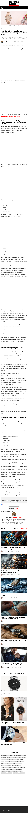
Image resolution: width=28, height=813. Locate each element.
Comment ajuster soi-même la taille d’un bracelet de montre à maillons (13, 618)
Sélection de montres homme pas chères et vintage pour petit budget (13, 641)
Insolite (21, 761)
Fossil (14, 511)
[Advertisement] (14, 65)
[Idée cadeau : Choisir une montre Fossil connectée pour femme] (14, 709)
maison (3, 765)
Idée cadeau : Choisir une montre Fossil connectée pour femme (12, 723)
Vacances (16, 773)
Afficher (16, 508)
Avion (24, 755)
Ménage (10, 767)
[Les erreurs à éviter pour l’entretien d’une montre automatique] (14, 538)
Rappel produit (19, 769)
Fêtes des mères (6, 511)
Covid (24, 757)
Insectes (16, 761)
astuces (11, 755)
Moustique (4, 767)
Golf (22, 759)
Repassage (15, 771)
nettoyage (16, 767)
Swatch (10, 773)
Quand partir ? (10, 769)
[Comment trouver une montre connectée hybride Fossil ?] (14, 683)
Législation (19, 763)
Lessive (7, 763)
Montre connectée (16, 765)
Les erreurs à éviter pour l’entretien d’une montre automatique (13, 548)
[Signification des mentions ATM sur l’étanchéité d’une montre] (14, 561)
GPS (3, 761)
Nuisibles (23, 767)
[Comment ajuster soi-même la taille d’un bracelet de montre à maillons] (14, 608)
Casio (15, 757)
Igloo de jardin (9, 761)
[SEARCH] (26, 7)
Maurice (9, 765)
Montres (24, 528)
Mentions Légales (19, 809)
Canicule (9, 757)
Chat (20, 757)
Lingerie (13, 763)
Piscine (3, 769)
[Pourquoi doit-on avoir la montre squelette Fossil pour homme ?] (14, 734)
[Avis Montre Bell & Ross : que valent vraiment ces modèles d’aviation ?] (14, 654)
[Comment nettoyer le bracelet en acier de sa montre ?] (14, 585)
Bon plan (4, 757)
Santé (21, 771)
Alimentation (4, 755)
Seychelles (4, 773)
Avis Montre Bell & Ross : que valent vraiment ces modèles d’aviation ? (11, 664)
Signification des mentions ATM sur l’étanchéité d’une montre (11, 571)
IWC (3, 763)
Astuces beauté (18, 755)
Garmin (17, 759)
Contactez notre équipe (10, 809)
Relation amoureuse (6, 771)
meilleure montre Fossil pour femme (10, 116)
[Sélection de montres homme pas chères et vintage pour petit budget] (14, 631)
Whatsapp (22, 773)
